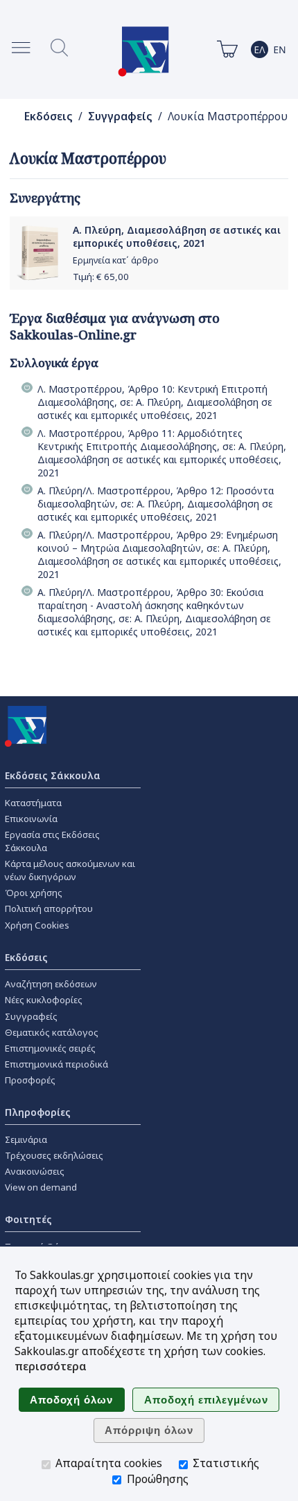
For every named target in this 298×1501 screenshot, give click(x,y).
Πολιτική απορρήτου (49, 908)
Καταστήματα (33, 802)
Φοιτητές (28, 1219)
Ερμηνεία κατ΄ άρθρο (116, 260)
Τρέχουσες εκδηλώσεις (54, 1155)
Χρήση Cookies (37, 925)
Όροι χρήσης (33, 892)
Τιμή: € (101, 276)
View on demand (41, 1187)
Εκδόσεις (48, 116)
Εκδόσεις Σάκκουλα (52, 775)
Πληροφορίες (38, 1112)
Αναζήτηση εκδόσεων (51, 984)
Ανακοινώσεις (34, 1171)
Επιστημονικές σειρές (50, 1048)
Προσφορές (30, 1080)
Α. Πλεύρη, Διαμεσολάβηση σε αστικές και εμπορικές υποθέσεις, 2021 (177, 236)
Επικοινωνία (31, 818)
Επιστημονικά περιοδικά (56, 1064)
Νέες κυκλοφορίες (43, 1000)
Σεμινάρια (26, 1139)
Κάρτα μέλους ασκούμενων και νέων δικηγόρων (70, 870)
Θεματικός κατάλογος (51, 1032)
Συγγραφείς (120, 116)
